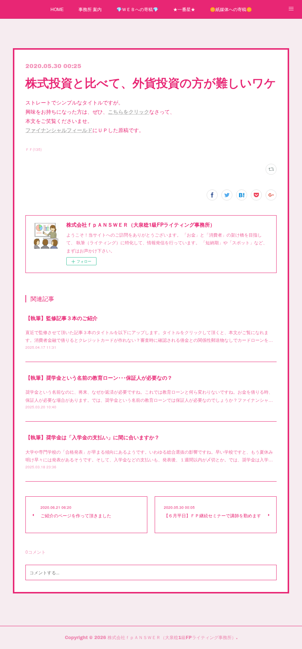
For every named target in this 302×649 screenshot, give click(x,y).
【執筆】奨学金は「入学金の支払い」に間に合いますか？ (92, 437)
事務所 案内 (90, 9)
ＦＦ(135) (33, 149)
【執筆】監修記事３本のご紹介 (61, 318)
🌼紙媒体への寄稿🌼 (231, 9)
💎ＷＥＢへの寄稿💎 (137, 9)
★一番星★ (184, 9)
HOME (57, 9)
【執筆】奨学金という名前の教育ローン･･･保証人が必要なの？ (98, 377)
